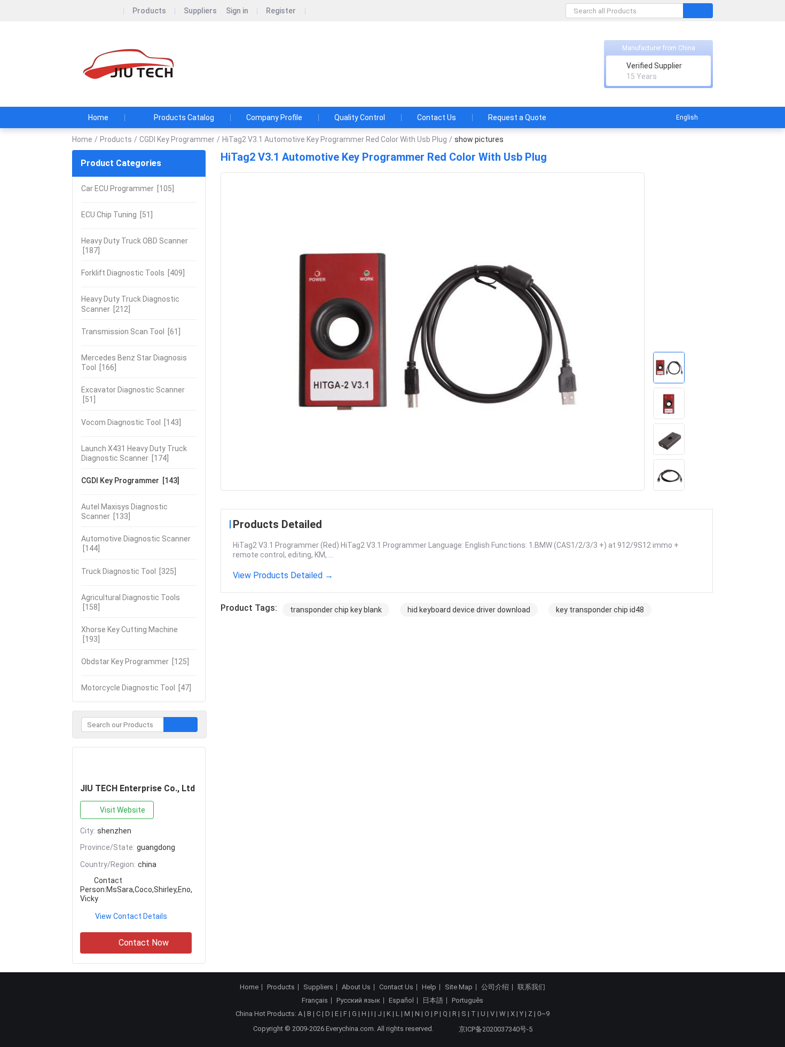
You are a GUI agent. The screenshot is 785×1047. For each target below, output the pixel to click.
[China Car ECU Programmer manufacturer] (131, 64)
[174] (134, 453)
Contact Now (144, 943)
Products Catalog (184, 117)
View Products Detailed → (283, 575)
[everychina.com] (98, 10)
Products (149, 10)
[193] (129, 634)
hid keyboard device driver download (468, 609)
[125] (135, 661)
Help (429, 987)
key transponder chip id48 (600, 609)
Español (401, 1000)
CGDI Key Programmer (177, 139)
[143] (131, 422)
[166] (134, 362)
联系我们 (531, 987)
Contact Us (436, 117)
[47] (136, 687)
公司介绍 (495, 987)
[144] (136, 543)
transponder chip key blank (336, 609)
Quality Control (359, 117)
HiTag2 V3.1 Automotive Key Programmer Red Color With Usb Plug (334, 139)
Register (281, 10)
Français (315, 1000)
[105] (127, 188)
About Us (356, 987)
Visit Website (122, 810)
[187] (134, 246)
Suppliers (200, 10)
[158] (130, 602)
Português (467, 1000)
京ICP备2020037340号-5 (495, 1029)
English (687, 117)
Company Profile (274, 117)
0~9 (543, 1014)
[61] (130, 331)
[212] (130, 304)
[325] (128, 571)
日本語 (432, 1000)
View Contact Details (131, 916)
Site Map (459, 987)
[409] (133, 273)
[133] (124, 511)
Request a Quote (517, 117)
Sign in (237, 10)
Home (98, 117)
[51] (117, 214)
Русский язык (358, 1000)
